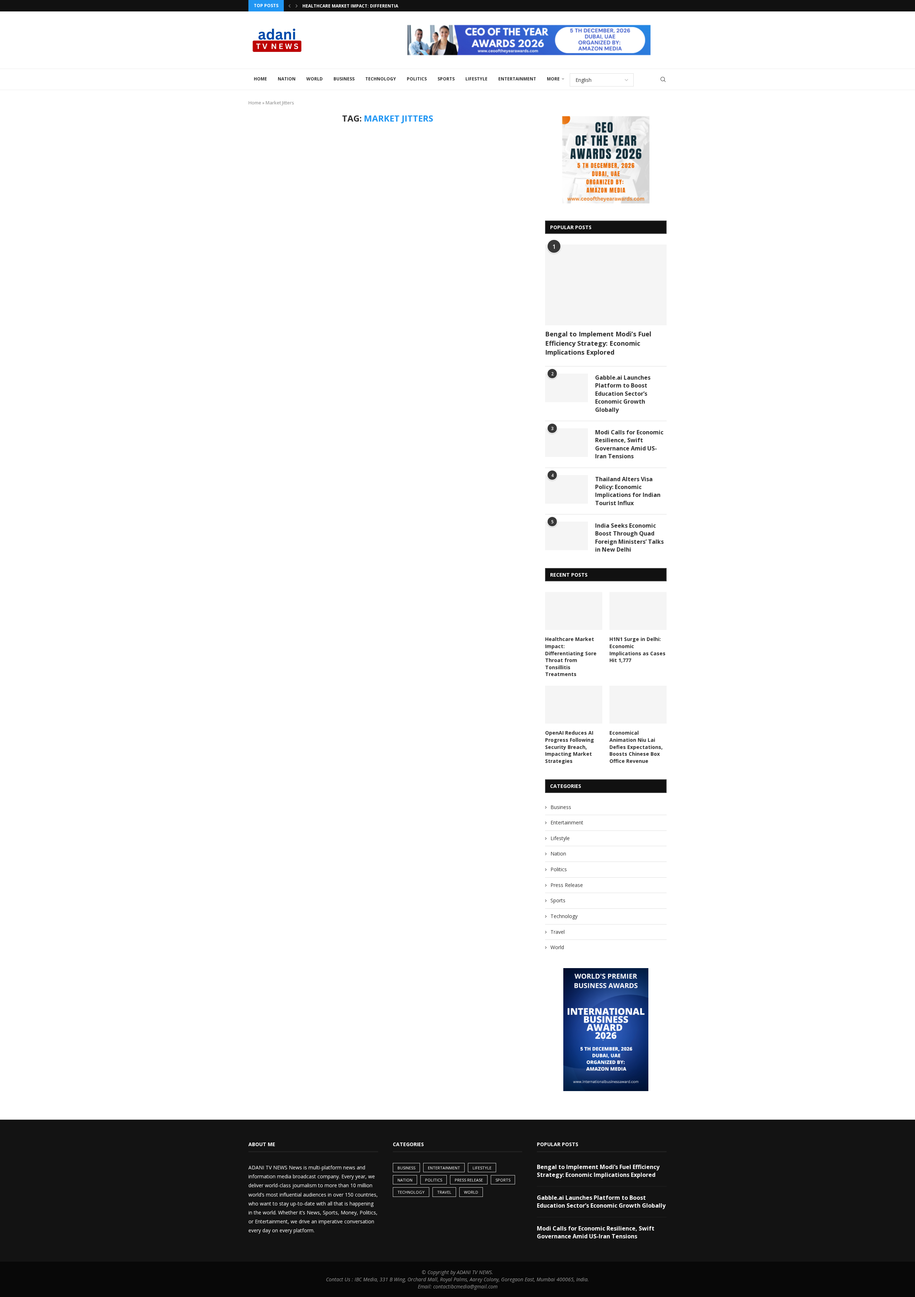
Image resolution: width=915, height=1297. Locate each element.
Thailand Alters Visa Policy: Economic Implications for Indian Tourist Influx (628, 491)
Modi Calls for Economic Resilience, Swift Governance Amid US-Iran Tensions (629, 444)
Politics (417, 79)
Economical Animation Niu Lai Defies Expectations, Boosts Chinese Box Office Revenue (636, 746)
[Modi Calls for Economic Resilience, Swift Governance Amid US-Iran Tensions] (566, 442)
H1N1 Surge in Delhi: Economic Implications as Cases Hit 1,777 (637, 650)
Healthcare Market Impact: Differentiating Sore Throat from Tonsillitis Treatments (571, 656)
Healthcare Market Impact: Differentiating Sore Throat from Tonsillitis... (395, 6)
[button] (289, 5)
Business (344, 79)
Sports (446, 79)
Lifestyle (476, 79)
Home (260, 79)
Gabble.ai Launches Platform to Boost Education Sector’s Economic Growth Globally (623, 394)
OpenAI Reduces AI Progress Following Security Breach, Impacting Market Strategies (569, 746)
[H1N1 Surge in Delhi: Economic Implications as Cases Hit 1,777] (638, 611)
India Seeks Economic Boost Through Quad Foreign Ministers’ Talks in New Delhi (629, 537)
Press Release (566, 885)
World (314, 79)
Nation (287, 79)
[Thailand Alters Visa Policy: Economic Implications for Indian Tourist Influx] (566, 489)
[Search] (663, 79)
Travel (557, 931)
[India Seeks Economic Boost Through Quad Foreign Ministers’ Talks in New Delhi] (566, 536)
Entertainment (517, 79)
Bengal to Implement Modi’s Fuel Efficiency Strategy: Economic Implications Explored (598, 343)
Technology (380, 79)
